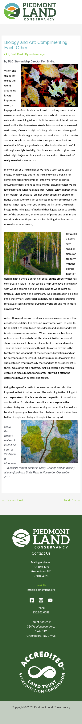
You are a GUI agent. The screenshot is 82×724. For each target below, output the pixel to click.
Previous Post (12, 500)
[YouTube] (50, 600)
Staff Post (17, 54)
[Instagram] (41, 600)
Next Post (72, 500)
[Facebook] (31, 600)
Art (7, 54)
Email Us (41, 585)
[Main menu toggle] (74, 12)
